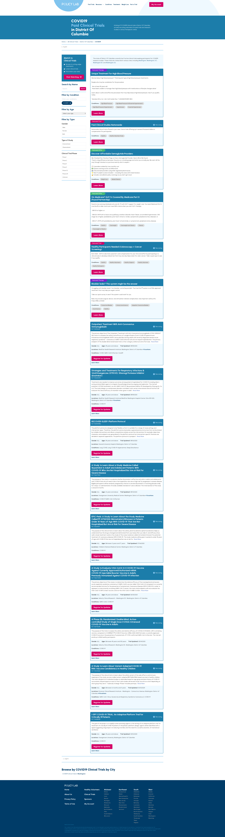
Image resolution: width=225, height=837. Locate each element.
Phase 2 (64, 160)
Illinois (106, 792)
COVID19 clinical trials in (73, 774)
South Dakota (108, 814)
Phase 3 (64, 164)
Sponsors (88, 799)
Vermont (121, 809)
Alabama (136, 792)
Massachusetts (123, 796)
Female (64, 131)
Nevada (150, 807)
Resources (99, 4)
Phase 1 (64, 157)
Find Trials (91, 4)
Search (83, 88)
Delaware (136, 796)
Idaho (150, 803)
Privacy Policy (70, 799)
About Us (68, 794)
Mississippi (137, 809)
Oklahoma (137, 814)
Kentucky (136, 803)
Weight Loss (125, 4)
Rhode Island (123, 807)
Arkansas (136, 794)
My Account (156, 4)
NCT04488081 (95, 719)
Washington (142, 60)
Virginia (136, 822)
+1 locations (146, 349)
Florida (136, 798)
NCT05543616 (95, 671)
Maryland (136, 807)
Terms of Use (70, 804)
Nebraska (107, 807)
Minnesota (107, 803)
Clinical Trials (89, 794)
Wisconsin (107, 816)
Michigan (107, 800)
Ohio (105, 811)
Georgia (136, 800)
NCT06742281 (95, 627)
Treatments (116, 4)
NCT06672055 (96, 578)
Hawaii (150, 800)
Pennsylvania (123, 805)
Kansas (106, 798)
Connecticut (122, 792)
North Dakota (108, 809)
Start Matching (72, 77)
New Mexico (152, 809)
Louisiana (136, 805)
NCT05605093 (96, 378)
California (151, 796)
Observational (66, 147)
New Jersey (122, 800)
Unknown (65, 177)
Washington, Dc (111, 62)
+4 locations (102, 693)
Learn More (98, 113)
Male (63, 127)
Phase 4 (64, 167)
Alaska (150, 792)
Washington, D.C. (152, 60)
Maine (120, 794)
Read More (154, 342)
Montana (151, 805)
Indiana (106, 794)
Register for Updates (102, 358)
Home (67, 790)
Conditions (108, 4)
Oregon (150, 811)
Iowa (105, 796)
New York (121, 803)
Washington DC (98, 62)
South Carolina (138, 816)
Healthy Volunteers (91, 790)
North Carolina (138, 811)
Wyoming (151, 818)
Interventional (66, 144)
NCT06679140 (95, 475)
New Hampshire (123, 798)
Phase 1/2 (65, 170)
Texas (135, 820)
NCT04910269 (95, 329)
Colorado (151, 798)
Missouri (106, 805)
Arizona (150, 794)
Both (63, 134)
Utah (149, 814)
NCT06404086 (96, 424)
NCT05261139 (95, 526)
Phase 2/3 (65, 174)
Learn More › (95, 362)
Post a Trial (133, 4)
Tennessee (137, 818)
